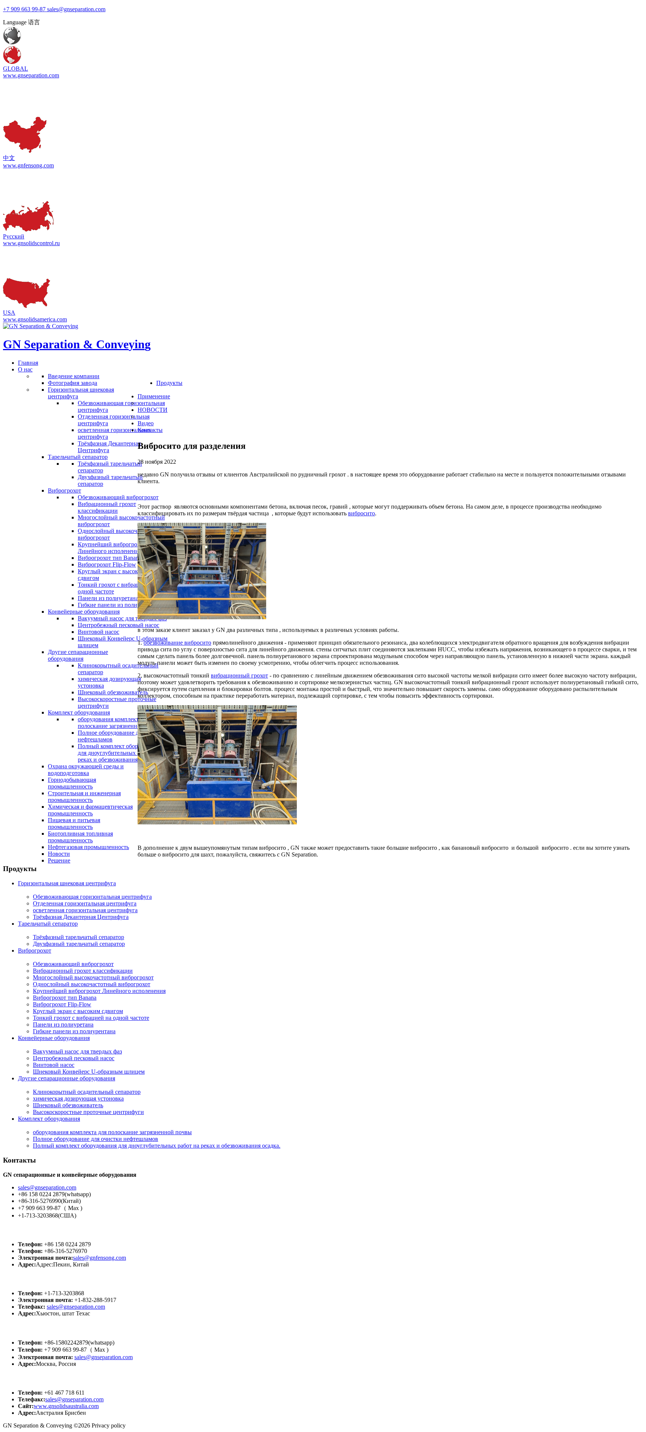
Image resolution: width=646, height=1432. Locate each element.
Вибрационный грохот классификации (83, 970)
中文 (9, 158)
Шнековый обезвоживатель (68, 1105)
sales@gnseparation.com (47, 1187)
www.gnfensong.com (28, 165)
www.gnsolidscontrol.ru (31, 243)
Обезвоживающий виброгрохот (73, 964)
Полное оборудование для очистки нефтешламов (95, 1139)
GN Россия (20, 1328)
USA (9, 312)
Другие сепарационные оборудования (66, 1078)
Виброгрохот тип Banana (64, 997)
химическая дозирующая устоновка (78, 1098)
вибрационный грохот (239, 675)
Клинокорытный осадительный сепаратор (87, 1092)
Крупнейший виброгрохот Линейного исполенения (99, 991)
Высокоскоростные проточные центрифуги (88, 1112)
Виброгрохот (34, 950)
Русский (13, 236)
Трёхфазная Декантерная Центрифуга (81, 917)
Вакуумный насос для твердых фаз (77, 1051)
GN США (18, 1279)
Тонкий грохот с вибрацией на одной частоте (91, 1018)
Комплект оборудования (49, 1118)
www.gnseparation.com (31, 75)
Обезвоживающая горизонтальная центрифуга (92, 897)
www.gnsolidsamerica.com (35, 319)
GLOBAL (15, 68)
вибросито (361, 513)
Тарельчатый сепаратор (48, 923)
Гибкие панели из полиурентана (74, 1031)
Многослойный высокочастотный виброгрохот (93, 977)
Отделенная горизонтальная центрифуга (84, 903)
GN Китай (19, 1230)
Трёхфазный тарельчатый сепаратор (78, 937)
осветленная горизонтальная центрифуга (85, 910)
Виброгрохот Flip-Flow (62, 1004)
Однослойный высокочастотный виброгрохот (91, 984)
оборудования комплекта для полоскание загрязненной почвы (112, 1132)
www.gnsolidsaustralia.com (66, 1406)
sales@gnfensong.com (99, 1257)
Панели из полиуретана (63, 1024)
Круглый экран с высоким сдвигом (78, 1011)
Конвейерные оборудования (54, 1038)
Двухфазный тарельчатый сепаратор (79, 944)
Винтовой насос (53, 1065)
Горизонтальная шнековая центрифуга (67, 883)
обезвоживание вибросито (177, 642)
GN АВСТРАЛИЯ (32, 1378)
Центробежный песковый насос (73, 1058)
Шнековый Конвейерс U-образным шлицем (89, 1071)
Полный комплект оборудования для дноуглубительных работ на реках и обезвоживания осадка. (156, 1145)
